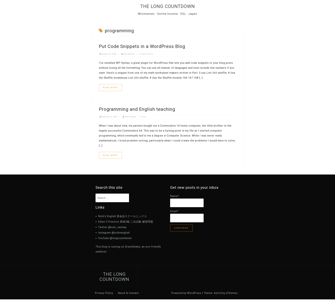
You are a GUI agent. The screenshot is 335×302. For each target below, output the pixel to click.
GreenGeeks (132, 246)
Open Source (147, 54)
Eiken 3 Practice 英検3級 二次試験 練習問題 (125, 221)
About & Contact (128, 293)
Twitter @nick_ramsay (112, 227)
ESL (144, 117)
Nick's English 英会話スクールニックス (122, 216)
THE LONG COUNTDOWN (167, 6)
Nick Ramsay (129, 54)
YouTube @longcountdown (115, 238)
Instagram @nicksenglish (114, 232)
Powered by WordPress (186, 293)
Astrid (218, 293)
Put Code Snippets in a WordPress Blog (142, 46)
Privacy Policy (104, 293)
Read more (110, 87)
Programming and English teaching (137, 109)
